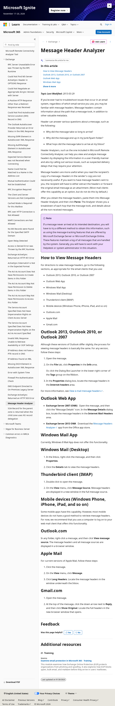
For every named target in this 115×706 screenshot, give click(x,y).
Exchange (53, 41)
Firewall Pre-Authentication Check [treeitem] (20, 379)
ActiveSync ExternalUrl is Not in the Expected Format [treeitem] (21, 265)
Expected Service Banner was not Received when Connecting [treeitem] (19, 160)
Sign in (108, 24)
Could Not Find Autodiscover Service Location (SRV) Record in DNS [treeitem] (21, 116)
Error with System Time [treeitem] (19, 372)
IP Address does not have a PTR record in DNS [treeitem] (20, 352)
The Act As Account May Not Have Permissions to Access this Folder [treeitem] (21, 299)
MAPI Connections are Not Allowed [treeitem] (20, 222)
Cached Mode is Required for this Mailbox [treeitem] (20, 205)
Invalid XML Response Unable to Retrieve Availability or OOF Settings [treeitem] (21, 341)
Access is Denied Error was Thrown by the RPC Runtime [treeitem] (21, 248)
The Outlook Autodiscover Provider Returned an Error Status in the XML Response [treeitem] (21, 128)
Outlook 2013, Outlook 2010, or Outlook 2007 (64, 74)
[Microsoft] (5, 24)
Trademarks (23, 704)
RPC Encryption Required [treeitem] (19, 189)
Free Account (103, 32)
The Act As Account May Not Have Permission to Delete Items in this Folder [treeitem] (21, 287)
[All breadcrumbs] (43, 42)
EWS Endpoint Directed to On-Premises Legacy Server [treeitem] (21, 388)
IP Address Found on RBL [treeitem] (19, 359)
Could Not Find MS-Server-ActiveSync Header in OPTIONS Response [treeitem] (20, 80)
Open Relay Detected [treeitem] (18, 240)
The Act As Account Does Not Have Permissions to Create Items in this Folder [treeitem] (21, 275)
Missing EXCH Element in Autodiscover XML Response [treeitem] (21, 366)
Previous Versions (26, 700)
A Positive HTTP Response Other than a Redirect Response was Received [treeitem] (20, 104)
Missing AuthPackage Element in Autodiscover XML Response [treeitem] (19, 148)
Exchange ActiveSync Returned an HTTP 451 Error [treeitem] (21, 256)
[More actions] (110, 42)
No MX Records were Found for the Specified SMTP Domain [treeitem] (21, 232)
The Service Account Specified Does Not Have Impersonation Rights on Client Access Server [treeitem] (19, 312)
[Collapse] (34, 39)
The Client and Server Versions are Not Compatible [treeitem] (21, 196)
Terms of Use (8, 704)
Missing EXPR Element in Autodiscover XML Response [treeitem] (21, 138)
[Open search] (101, 24)
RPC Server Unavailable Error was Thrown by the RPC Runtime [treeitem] (21, 68)
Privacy (64, 700)
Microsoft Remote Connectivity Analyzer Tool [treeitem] (20, 52)
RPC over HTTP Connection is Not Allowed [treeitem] (21, 213)
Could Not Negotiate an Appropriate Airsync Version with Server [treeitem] (21, 92)
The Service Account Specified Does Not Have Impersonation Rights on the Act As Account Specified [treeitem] (21, 328)
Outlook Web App (51, 78)
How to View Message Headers (57, 71)
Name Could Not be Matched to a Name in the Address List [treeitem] (20, 172)
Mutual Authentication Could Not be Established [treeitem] (21, 183)
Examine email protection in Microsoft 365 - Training (66, 660)
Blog (40, 700)
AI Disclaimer (8, 700)
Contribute (53, 700)
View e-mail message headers (85, 390)
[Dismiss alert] (109, 5)
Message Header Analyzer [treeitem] (20, 403)
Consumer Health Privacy (85, 700)
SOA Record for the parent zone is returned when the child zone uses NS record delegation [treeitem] (20, 413)
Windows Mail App (52, 82)
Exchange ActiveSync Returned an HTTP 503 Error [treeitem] (21, 396)
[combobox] (19, 45)
